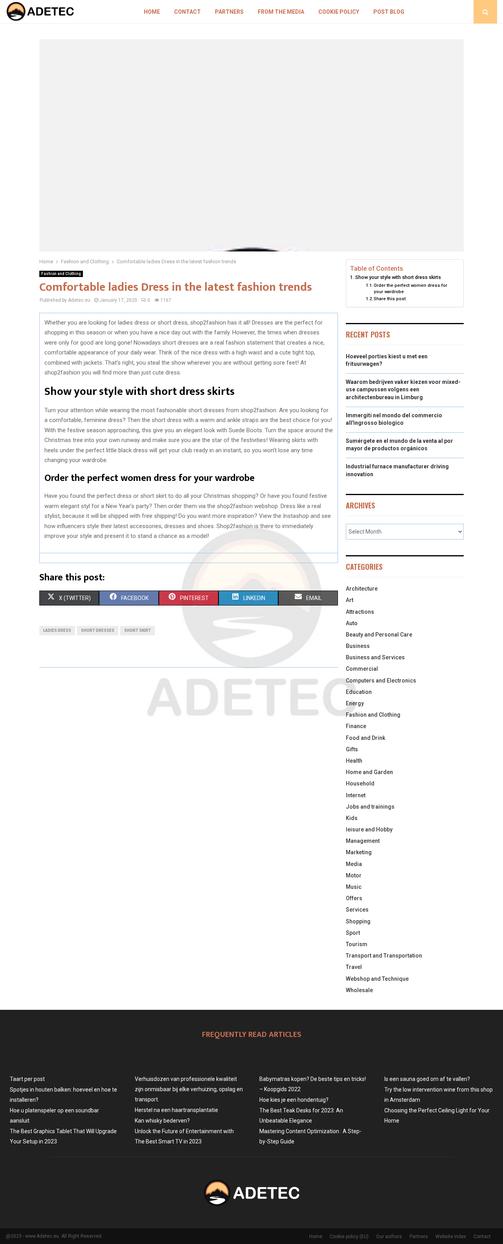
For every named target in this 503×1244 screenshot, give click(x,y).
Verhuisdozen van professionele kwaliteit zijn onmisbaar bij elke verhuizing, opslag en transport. (189, 1089)
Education (359, 692)
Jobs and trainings (370, 807)
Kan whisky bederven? (162, 1120)
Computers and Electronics (381, 680)
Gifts (352, 749)
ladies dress (57, 630)
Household (360, 783)
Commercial (362, 669)
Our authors (389, 1236)
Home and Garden (369, 772)
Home (152, 12)
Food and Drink (365, 738)
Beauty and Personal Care (379, 634)
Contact (187, 12)
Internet (355, 795)
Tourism (356, 944)
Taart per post (27, 1079)
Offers (354, 898)
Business (358, 646)
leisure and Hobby (369, 829)
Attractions (360, 612)
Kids (352, 818)
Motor (354, 875)
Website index (450, 1236)
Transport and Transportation (384, 955)
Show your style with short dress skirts (398, 277)
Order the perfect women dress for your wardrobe (410, 288)
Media (354, 864)
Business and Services (375, 657)
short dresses (97, 630)
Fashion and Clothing (61, 274)
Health (354, 761)
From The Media (281, 12)
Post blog (388, 12)
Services (357, 909)
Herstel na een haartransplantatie (176, 1110)
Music (354, 887)
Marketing (359, 852)
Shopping (358, 921)
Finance (356, 726)
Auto (352, 623)
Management (363, 841)
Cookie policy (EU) (349, 1236)
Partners (229, 12)
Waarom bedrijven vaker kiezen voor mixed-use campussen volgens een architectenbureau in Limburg (403, 389)
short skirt (137, 630)
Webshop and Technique (377, 979)
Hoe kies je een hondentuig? (294, 1100)
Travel (354, 967)
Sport (353, 933)
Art (349, 600)
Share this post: (390, 298)
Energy (355, 703)
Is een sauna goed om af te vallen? (427, 1079)
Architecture (362, 588)
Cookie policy (338, 12)
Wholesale (359, 990)
